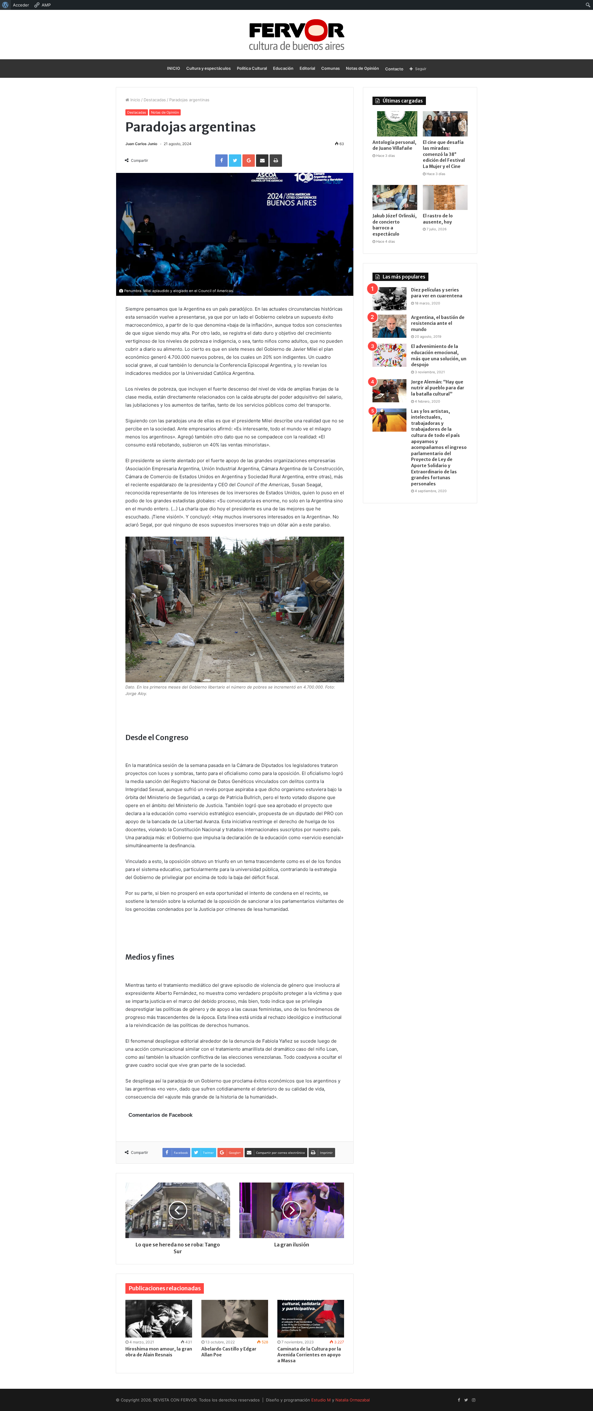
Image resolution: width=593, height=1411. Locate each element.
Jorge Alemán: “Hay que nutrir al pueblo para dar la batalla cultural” (437, 388)
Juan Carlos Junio (141, 143)
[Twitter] (466, 1400)
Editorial (307, 68)
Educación (283, 68)
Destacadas (155, 99)
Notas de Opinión (362, 68)
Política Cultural (252, 68)
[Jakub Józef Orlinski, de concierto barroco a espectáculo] (394, 197)
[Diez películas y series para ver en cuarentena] (389, 298)
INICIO (173, 68)
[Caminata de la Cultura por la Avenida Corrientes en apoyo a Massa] (310, 1319)
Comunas (330, 68)
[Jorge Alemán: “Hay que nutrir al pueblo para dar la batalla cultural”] (389, 390)
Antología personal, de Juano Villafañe (394, 145)
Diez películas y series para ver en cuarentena (436, 293)
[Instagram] (473, 1400)
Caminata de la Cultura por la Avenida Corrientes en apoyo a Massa (309, 1354)
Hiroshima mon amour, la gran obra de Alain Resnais (158, 1352)
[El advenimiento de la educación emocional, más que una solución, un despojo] (389, 355)
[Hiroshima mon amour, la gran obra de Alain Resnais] (158, 1319)
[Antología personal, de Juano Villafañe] (394, 123)
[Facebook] (458, 1400)
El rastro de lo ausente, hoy (438, 219)
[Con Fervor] (296, 34)
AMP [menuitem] (46, 4)
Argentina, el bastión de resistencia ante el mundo (438, 323)
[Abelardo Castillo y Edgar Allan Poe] (234, 1319)
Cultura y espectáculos (208, 68)
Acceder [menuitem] (21, 4)
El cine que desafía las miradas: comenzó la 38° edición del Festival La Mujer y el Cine (444, 154)
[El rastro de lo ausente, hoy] (445, 197)
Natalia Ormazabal (352, 1399)
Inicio (134, 99)
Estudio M (321, 1399)
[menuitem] (5, 5)
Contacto (394, 68)
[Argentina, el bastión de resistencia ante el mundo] (389, 326)
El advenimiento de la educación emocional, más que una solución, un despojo (438, 355)
